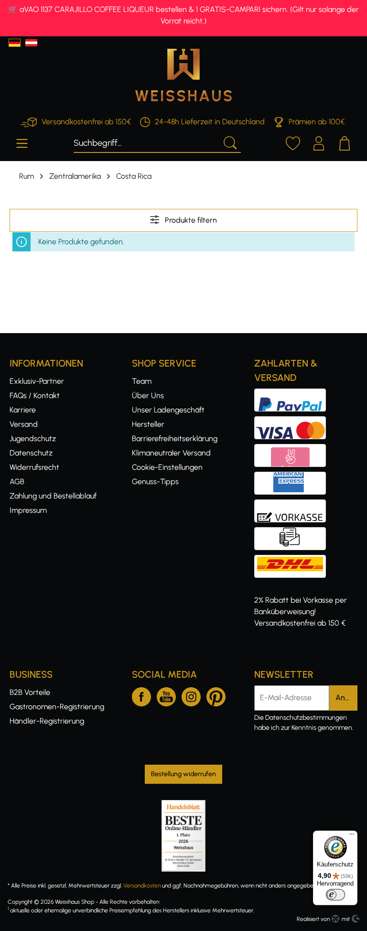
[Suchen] (229, 142)
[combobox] (146, 142)
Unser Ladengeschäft (168, 409)
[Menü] (22, 142)
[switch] (335, 894)
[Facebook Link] (141, 694)
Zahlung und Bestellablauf (53, 495)
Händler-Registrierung (47, 720)
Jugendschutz (33, 438)
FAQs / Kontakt (35, 395)
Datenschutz (31, 452)
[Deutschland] (15, 43)
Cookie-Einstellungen (167, 467)
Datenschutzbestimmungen (306, 718)
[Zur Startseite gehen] (183, 75)
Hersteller (148, 424)
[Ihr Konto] (319, 141)
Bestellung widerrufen (183, 774)
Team (141, 381)
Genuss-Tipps (155, 481)
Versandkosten (142, 885)
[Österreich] (31, 43)
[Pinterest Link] (216, 694)
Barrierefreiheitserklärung (174, 438)
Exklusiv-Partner (37, 381)
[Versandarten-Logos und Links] (293, 560)
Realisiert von (313, 919)
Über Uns (148, 395)
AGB (17, 481)
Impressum (28, 510)
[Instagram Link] (191, 694)
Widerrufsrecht (34, 467)
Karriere (23, 409)
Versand (24, 424)
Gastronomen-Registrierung (57, 706)
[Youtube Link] (166, 694)
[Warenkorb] (344, 141)
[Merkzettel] (293, 141)
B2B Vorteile (30, 692)
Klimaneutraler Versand (171, 452)
